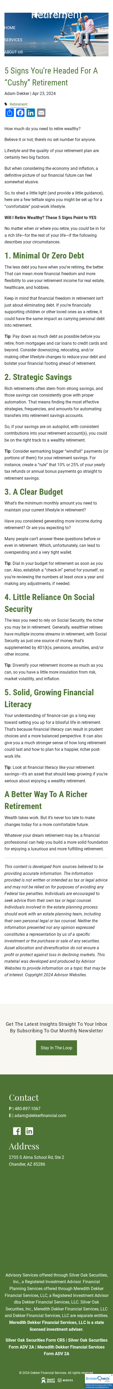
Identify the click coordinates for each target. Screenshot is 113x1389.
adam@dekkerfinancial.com (40, 1115)
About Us (13, 52)
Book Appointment (23, 76)
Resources (15, 64)
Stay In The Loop (56, 1047)
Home (10, 27)
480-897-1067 (27, 1108)
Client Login (17, 101)
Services (13, 40)
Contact (13, 89)
